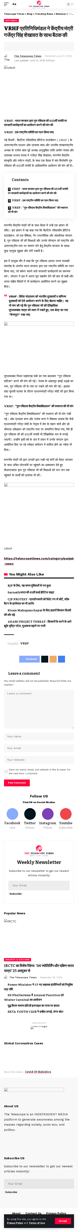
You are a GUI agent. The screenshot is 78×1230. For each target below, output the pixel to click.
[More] (38, 46)
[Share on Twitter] (19, 46)
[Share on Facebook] (13, 46)
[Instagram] (47, 819)
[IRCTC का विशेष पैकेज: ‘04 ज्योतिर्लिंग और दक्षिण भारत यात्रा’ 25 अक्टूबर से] (39, 940)
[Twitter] (30, 819)
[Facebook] (12, 819)
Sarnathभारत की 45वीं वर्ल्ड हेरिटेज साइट (31, 592)
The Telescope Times (27, 56)
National (11, 20)
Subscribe (15, 894)
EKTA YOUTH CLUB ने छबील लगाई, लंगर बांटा (35, 1012)
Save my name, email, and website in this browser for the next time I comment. (40, 771)
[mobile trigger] (7, 4)
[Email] (25, 46)
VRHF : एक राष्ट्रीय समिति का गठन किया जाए (35, 200)
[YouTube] (17, 1138)
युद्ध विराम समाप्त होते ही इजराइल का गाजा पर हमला (33, 1005)
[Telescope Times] (38, 4)
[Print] (31, 46)
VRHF (24, 643)
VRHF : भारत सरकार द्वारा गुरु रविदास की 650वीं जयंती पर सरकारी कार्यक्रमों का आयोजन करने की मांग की (38, 191)
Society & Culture (17, 959)
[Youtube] (65, 819)
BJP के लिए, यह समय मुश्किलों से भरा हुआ (29, 585)
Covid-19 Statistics (38, 1072)
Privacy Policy (15, 1223)
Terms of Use (37, 1223)
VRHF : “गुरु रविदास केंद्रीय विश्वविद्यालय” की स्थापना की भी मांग (38, 210)
